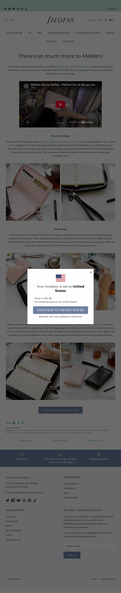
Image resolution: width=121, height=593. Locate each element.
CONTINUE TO (60, 310)
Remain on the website (60, 316)
